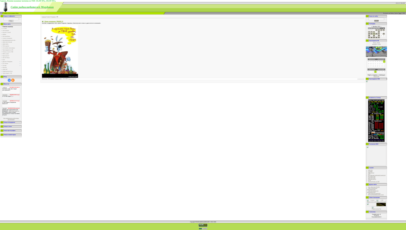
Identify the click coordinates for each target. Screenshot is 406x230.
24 (378, 35)
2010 (48, 16)
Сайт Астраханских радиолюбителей (372, 191)
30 (376, 37)
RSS (404, 13)
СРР (369, 174)
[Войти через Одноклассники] (12, 80)
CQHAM (370, 171)
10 (378, 32)
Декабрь (53, 16)
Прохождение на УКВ (373, 181)
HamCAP (376, 76)
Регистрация (11, 13)
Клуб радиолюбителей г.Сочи (376, 194)
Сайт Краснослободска (374, 193)
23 (384, 66)
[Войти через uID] (9, 80)
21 (379, 66)
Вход (17, 13)
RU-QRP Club (371, 176)
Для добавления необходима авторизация (11, 119)
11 (375, 63)
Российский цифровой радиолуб (376, 175)
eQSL (369, 180)
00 (368, 61)
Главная (5, 13)
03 (375, 61)
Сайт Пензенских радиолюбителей (371, 189)
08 (368, 63)
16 (376, 33)
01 (371, 61)
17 (378, 33)
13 (369, 33)
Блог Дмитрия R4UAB (374, 187)
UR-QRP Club (371, 177)
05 (379, 61)
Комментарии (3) (72, 78)
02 (373, 61)
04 (377, 61)
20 (369, 35)
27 (369, 37)
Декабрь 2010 (376, 26)
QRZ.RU (370, 170)
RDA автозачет (372, 179)
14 (371, 33)
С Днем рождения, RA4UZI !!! (53, 21)
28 (371, 37)
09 (371, 63)
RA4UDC (57, 78)
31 (378, 37)
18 (373, 66)
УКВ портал (371, 172)
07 (384, 61)
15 (374, 33)
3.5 (368, 71)
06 (382, 61)
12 (377, 63)
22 (374, 35)
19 (383, 33)
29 (374, 37)
